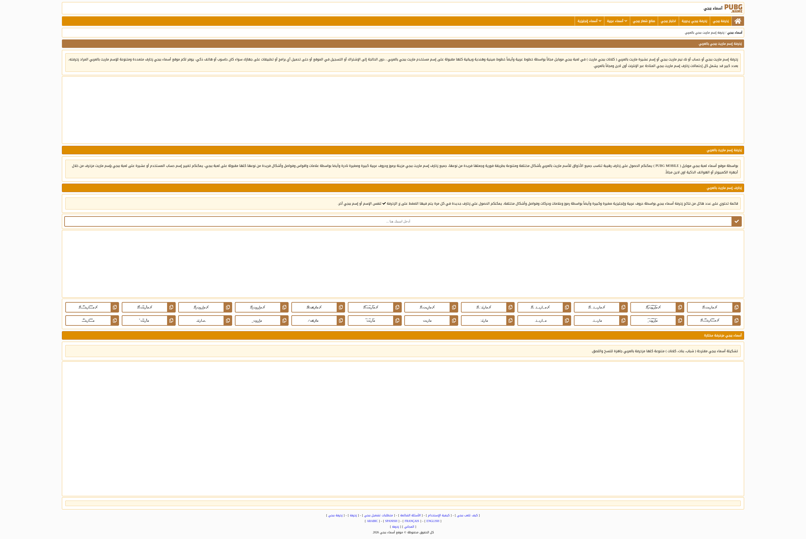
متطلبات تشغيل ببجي (378, 515)
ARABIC (372, 521)
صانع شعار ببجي (644, 21)
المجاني (409, 527)
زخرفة (353, 515)
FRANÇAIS (412, 521)
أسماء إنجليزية (588, 21)
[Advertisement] (403, 110)
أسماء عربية (615, 21)
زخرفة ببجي (721, 21)
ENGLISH (433, 521)
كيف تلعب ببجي (467, 515)
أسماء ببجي (734, 32)
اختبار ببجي (668, 21)
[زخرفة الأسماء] (737, 21)
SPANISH (391, 521)
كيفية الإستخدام (439, 515)
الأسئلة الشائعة (410, 515)
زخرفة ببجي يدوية (694, 21)
